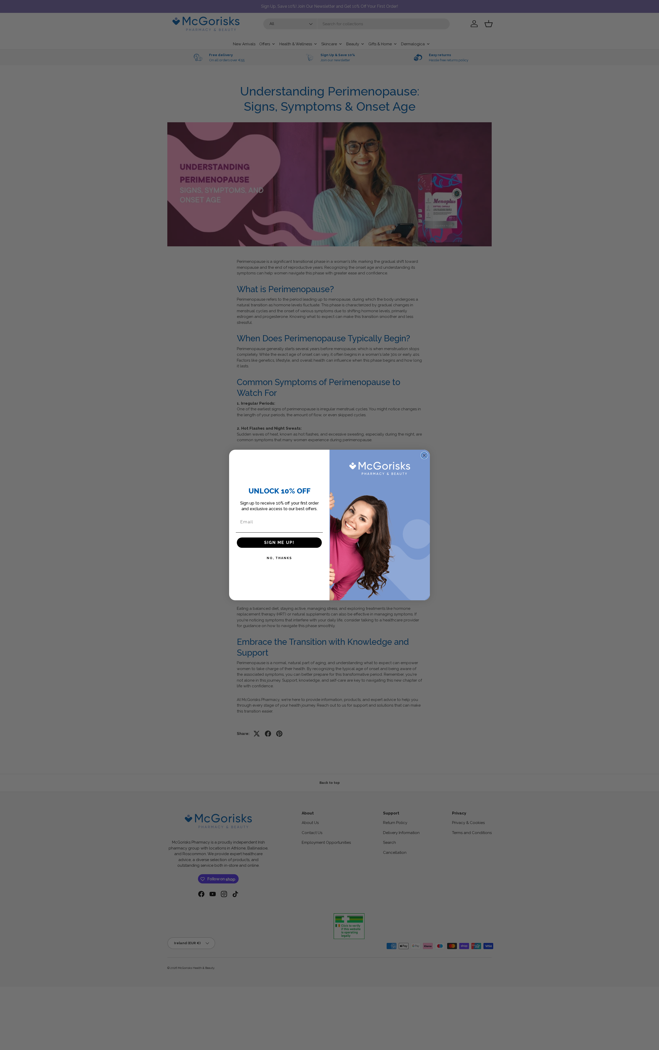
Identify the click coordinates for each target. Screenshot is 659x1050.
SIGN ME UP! (279, 542)
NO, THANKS (279, 558)
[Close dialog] (424, 455)
